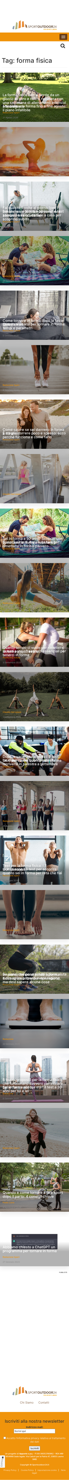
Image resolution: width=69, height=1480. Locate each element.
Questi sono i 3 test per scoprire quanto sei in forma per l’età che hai (32, 871)
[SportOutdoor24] (34, 25)
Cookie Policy (27, 1470)
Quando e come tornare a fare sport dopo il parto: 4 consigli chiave (33, 1194)
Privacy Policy (10, 1470)
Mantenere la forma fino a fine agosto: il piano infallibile (34, 108)
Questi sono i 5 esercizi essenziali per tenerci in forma (34, 653)
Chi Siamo (26, 1402)
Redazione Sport (11, 167)
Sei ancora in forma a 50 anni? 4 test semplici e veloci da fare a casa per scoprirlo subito (33, 215)
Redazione (8, 1039)
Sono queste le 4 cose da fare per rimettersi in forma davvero (31, 544)
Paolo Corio (8, 1202)
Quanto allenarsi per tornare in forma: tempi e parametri (34, 326)
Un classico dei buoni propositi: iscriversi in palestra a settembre (30, 762)
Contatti (43, 1402)
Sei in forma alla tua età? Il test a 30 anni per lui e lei (32, 1089)
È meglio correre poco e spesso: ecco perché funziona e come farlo (34, 435)
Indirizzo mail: (34, 1427)
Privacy (2, 1463)
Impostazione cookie (34, 1410)
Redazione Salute (11, 276)
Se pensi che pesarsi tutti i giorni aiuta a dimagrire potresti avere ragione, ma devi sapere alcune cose (34, 978)
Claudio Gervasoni (12, 494)
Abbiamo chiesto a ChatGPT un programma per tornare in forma (30, 1249)
